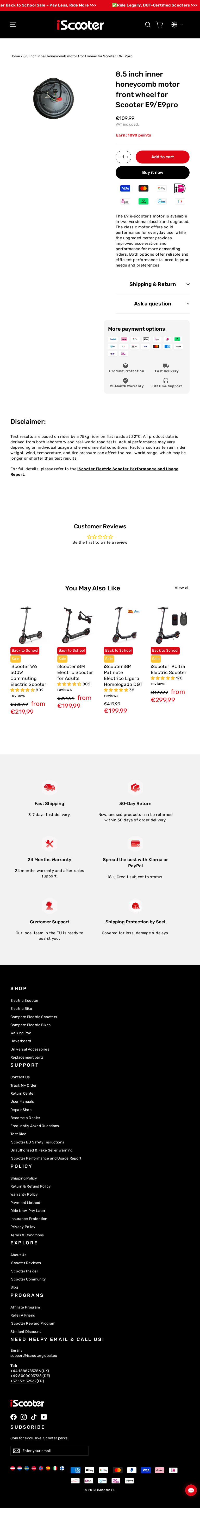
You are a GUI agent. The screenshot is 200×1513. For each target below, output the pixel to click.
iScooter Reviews (25, 1263)
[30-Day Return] (135, 787)
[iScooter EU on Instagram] (24, 1417)
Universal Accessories (29, 1049)
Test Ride (18, 1134)
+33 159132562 (23, 1381)
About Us (18, 1255)
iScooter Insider (24, 1271)
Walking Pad (20, 1033)
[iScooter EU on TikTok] (34, 1417)
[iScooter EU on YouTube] (44, 1417)
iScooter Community (28, 1279)
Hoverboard (20, 1041)
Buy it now (152, 172)
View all (182, 587)
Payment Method (25, 1203)
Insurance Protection (28, 1219)
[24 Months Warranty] (49, 843)
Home (15, 56)
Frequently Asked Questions (34, 1126)
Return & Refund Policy (30, 1186)
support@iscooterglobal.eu (33, 1355)
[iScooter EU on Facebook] (13, 1417)
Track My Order (23, 1085)
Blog (14, 1287)
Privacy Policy (22, 1227)
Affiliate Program (25, 1307)
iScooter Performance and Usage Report (45, 1158)
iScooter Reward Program (32, 1323)
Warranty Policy (24, 1194)
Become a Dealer (25, 1118)
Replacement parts (26, 1057)
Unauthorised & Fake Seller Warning (41, 1150)
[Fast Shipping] (49, 787)
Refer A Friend (22, 1315)
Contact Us (20, 1077)
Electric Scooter (24, 1000)
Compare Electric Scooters (33, 1017)
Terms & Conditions (27, 1235)
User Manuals (22, 1101)
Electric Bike (21, 1008)
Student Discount (25, 1332)
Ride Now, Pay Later (27, 1211)
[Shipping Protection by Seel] (135, 906)
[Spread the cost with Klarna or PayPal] (135, 843)
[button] (23, 690)
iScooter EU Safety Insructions (37, 1142)
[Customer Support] (49, 906)
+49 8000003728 (26, 1376)
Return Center (22, 1093)
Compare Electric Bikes (30, 1025)
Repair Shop (21, 1110)
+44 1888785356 (25, 1371)
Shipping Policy (23, 1178)
